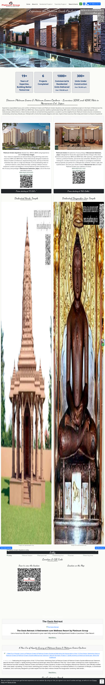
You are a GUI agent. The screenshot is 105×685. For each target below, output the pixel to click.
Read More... (52, 637)
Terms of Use (12, 682)
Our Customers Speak (52, 677)
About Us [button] (35, 4)
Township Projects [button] (60, 4)
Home (28, 4)
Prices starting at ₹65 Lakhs (79, 191)
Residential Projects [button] (45, 4)
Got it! (102, 681)
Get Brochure (100, 548)
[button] (80, 3)
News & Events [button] (73, 4)
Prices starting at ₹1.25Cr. (26, 191)
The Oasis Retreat (52, 621)
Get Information (6, 548)
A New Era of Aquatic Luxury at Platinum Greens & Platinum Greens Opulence (52, 647)
